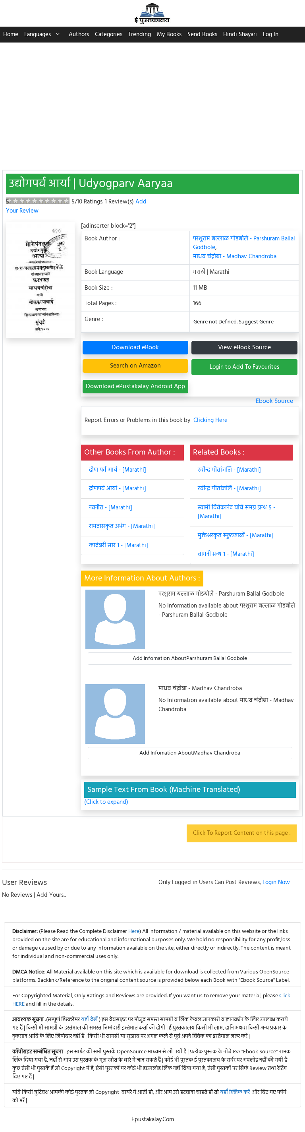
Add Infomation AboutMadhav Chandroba (189, 753)
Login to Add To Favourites (244, 367)
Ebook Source (274, 401)
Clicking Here (210, 420)
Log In (270, 34)
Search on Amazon (135, 366)
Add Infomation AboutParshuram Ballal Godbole (190, 658)
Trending (139, 34)
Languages (37, 34)
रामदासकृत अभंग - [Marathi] (122, 526)
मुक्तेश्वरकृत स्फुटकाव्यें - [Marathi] (236, 535)
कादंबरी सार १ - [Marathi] (118, 545)
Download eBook (135, 348)
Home (10, 34)
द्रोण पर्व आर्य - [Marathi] (117, 470)
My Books (169, 34)
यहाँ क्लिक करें (235, 1092)
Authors (79, 34)
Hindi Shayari (240, 34)
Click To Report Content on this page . (241, 833)
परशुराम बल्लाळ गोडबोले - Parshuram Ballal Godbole (244, 243)
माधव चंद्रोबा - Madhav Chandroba (234, 256)
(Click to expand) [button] (106, 802)
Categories (108, 34)
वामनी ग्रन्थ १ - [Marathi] (226, 554)
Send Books (202, 34)
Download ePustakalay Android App (135, 386)
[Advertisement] (152, 102)
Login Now (276, 882)
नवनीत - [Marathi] (110, 508)
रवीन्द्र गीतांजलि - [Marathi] (229, 470)
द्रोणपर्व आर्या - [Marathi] (117, 488)
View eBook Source (244, 348)
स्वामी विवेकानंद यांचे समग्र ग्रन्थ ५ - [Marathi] (236, 512)
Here (133, 931)
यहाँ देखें (90, 1019)
